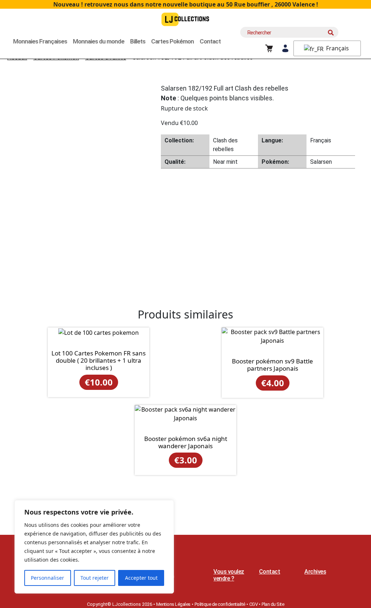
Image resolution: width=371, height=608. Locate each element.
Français (337, 48)
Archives (315, 571)
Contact (210, 41)
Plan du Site (273, 604)
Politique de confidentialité (220, 604)
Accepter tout (141, 577)
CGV (253, 604)
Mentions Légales (173, 604)
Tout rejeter (94, 577)
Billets (137, 41)
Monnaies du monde (98, 41)
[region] (94, 547)
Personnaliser (47, 577)
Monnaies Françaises (40, 41)
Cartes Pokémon (172, 41)
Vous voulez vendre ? (228, 575)
